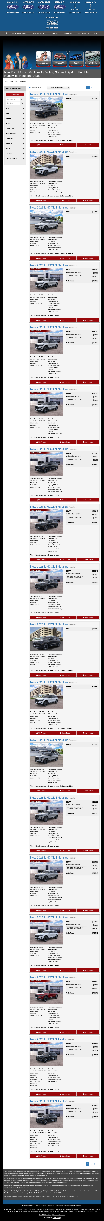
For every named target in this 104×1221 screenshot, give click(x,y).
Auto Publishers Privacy (45, 1215)
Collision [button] (67, 33)
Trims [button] (8, 123)
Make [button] (8, 113)
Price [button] (8, 148)
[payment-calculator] (93, 59)
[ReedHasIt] (18, 64)
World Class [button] (83, 33)
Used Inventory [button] (38, 33)
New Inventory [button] (19, 33)
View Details (88, 145)
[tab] (15, 108)
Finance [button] (54, 33)
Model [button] (8, 118)
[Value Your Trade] (60, 59)
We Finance (42, 145)
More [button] (96, 33)
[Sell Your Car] (76, 59)
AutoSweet (57, 1218)
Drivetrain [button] (10, 138)
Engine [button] (8, 153)
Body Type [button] (10, 128)
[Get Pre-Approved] (43, 59)
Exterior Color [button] (11, 158)
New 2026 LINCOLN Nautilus (53, 94)
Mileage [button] (9, 143)
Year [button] (7, 108)
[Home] (6, 33)
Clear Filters (15, 95)
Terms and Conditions (59, 1215)
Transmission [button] (11, 133)
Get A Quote (65, 145)
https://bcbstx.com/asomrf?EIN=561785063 (83, 1211)
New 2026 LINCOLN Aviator (52, 1039)
